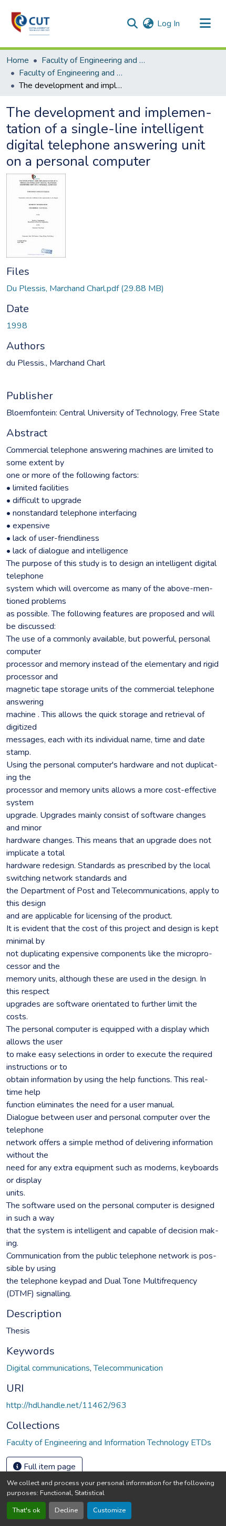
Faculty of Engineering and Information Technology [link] (94, 60)
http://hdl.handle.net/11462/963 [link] (66, 1405)
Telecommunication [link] (128, 1368)
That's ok (26, 1510)
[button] (30, 23)
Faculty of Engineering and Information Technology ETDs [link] (71, 73)
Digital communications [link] (48, 1368)
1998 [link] (16, 326)
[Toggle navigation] (205, 24)
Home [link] (17, 60)
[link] (113, 288)
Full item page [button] (49, 1466)
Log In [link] (168, 23)
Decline (66, 1510)
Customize (109, 1510)
